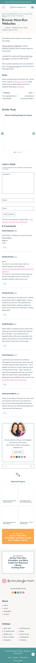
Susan (8, 27)
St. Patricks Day (9, 631)
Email (5, 208)
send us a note (14, 66)
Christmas (23, 640)
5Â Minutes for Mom (19, 82)
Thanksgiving (24, 637)
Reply (4, 247)
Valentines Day (25, 628)
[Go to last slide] (2, 133)
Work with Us (24, 657)
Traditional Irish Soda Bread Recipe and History (9, 501)
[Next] (33, 133)
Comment (6, 174)
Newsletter (7, 611)
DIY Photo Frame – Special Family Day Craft (26, 523)
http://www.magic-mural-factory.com (14, 380)
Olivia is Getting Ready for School (18, 115)
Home (6, 605)
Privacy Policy (18, 660)
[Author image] (3, 27)
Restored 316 (18, 653)
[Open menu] (32, 7)
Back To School (9, 637)
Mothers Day (8, 634)
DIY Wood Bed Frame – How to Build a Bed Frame (26, 501)
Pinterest (21, 87)
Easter (22, 631)
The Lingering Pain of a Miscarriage (9, 95)
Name (5, 200)
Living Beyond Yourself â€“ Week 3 (27, 95)
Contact (6, 614)
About (6, 608)
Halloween (7, 640)
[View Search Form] (3, 7)
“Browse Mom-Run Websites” (12, 46)
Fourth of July (24, 634)
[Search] (31, 466)
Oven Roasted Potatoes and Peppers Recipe (9, 523)
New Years (7, 628)
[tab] (14, 152)
